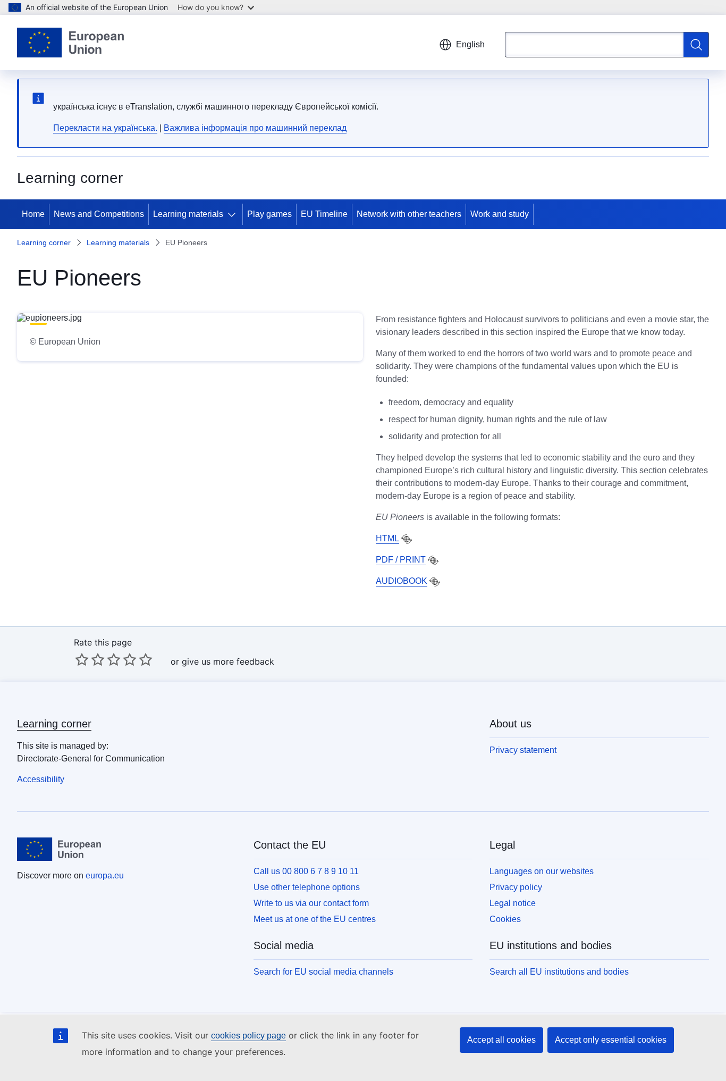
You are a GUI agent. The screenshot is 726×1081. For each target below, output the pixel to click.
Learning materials (188, 214)
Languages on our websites (541, 871)
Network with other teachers (409, 214)
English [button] (470, 44)
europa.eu (105, 875)
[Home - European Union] (70, 42)
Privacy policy (515, 887)
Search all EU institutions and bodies (559, 971)
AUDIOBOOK (401, 580)
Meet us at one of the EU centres (315, 919)
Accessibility (40, 779)
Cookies (505, 919)
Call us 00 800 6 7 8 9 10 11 (306, 871)
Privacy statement (522, 750)
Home (33, 214)
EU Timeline (324, 214)
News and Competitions (99, 214)
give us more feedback (228, 661)
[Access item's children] (233, 214)
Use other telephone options (307, 887)
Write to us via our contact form (311, 903)
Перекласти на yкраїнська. (105, 127)
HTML (387, 538)
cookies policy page (248, 1035)
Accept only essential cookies (610, 1039)
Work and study (499, 214)
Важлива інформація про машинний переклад (255, 127)
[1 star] (82, 659)
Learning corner (44, 242)
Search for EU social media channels (323, 971)
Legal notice (512, 903)
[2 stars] (90, 659)
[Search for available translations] (406, 539)
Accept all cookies (501, 1039)
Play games (269, 214)
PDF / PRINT (401, 559)
